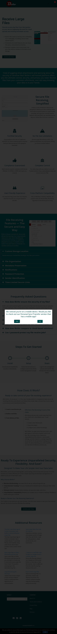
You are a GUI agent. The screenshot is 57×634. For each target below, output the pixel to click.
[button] (55, 2)
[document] (28, 317)
